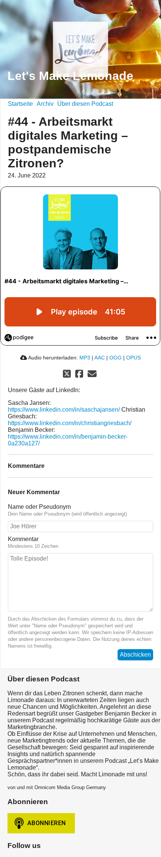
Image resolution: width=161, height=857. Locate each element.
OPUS (133, 358)
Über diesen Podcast (85, 104)
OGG (115, 358)
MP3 (84, 358)
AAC (99, 358)
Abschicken (135, 654)
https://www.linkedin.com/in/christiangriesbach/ (69, 423)
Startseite (20, 104)
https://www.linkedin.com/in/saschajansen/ (64, 409)
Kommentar (23, 539)
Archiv (45, 104)
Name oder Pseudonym (39, 507)
